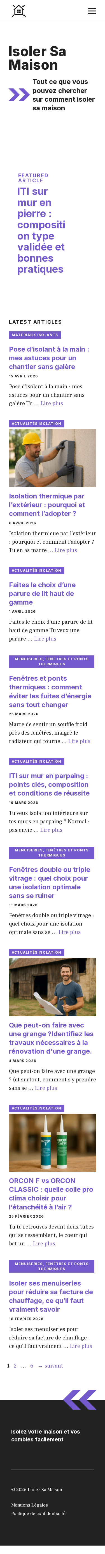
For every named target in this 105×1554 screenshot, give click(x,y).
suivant (50, 1366)
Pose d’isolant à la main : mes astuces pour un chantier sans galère (49, 358)
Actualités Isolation (36, 423)
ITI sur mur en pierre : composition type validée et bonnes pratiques (41, 230)
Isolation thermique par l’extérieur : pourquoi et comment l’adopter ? (47, 505)
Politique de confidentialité (38, 1513)
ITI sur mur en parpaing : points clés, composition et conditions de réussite (49, 784)
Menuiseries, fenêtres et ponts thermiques (52, 661)
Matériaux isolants (35, 335)
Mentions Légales (29, 1505)
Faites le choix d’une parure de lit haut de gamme (42, 593)
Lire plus (52, 403)
